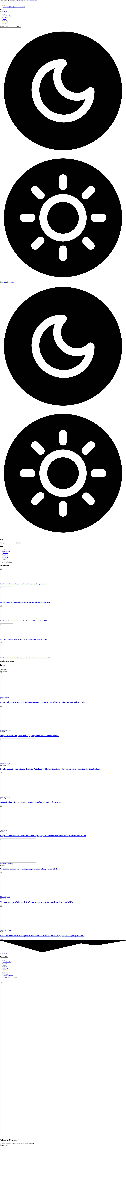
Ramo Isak (6, 697)
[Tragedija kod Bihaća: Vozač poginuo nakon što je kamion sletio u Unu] (18, 795)
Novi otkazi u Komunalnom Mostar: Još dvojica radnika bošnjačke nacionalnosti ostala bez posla (23, 639)
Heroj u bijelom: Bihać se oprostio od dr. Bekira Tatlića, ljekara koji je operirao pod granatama (42, 935)
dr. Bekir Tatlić (8, 930)
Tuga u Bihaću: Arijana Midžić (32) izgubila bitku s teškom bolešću (29, 735)
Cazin (5, 830)
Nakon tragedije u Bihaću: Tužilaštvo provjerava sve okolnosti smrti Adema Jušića (36, 902)
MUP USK (7, 797)
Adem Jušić (3, 897)
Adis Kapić (3, 763)
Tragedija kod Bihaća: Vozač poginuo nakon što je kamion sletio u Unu (31, 802)
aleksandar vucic (4, 863)
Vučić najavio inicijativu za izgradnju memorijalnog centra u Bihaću (30, 869)
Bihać (1, 697)
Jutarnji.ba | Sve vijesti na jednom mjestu (14, 7)
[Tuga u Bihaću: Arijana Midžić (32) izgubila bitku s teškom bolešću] (18, 729)
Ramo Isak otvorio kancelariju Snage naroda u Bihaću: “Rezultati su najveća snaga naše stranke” (23, 584)
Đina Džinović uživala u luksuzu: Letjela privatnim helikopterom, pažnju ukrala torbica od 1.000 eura (24, 620)
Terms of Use (33, 0)
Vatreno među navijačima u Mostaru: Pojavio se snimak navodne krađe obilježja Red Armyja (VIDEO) (25, 602)
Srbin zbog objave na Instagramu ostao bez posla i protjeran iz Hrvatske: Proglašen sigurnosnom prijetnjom (26, 657)
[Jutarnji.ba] (7, 282)
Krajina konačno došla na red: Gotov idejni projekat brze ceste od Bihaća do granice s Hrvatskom (43, 835)
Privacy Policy (23, 0)
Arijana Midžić (4, 730)
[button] (2, 2)
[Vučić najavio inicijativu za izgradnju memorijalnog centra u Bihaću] (18, 862)
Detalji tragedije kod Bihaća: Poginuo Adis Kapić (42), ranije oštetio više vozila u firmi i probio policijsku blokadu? (50, 769)
